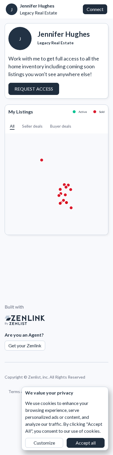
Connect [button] (95, 9)
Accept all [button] (86, 442)
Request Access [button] (33, 88)
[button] (12, 126)
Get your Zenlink (24, 345)
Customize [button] (44, 442)
